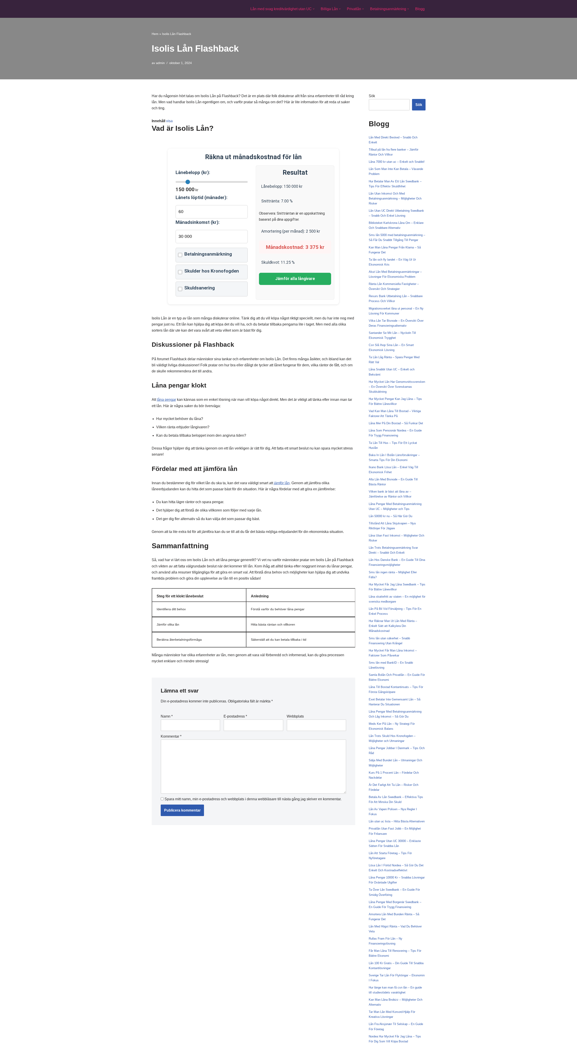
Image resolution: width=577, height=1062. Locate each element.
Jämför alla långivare (295, 278)
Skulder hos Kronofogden (211, 271)
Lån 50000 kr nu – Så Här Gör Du (390, 516)
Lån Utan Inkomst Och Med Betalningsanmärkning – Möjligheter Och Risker (395, 198)
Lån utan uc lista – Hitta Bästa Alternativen (397, 821)
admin (160, 63)
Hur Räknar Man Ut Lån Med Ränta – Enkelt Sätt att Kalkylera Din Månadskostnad (393, 626)
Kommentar (171, 736)
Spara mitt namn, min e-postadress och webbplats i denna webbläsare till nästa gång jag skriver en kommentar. (253, 799)
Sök (372, 96)
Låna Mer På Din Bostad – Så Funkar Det (396, 423)
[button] (313, 9)
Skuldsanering (199, 288)
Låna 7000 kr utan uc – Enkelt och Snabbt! (397, 161)
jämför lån (282, 483)
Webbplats (295, 716)
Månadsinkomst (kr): (198, 222)
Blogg (420, 9)
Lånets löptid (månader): (201, 197)
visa (169, 121)
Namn (167, 716)
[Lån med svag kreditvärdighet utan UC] (171, 9)
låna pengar (166, 399)
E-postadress (235, 716)
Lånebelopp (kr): (193, 172)
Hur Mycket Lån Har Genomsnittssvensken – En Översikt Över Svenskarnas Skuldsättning (397, 386)
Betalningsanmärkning (208, 254)
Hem (155, 34)
